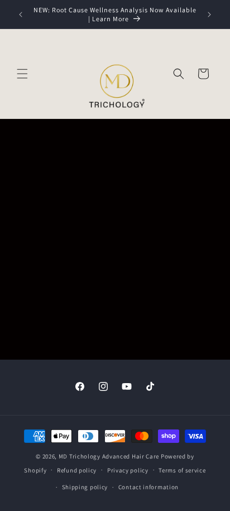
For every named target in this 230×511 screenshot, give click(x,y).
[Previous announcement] (20, 14)
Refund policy (77, 470)
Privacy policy (127, 470)
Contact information (148, 487)
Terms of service (182, 470)
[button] (22, 73)
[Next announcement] (209, 14)
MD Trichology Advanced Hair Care (109, 456)
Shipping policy (85, 487)
